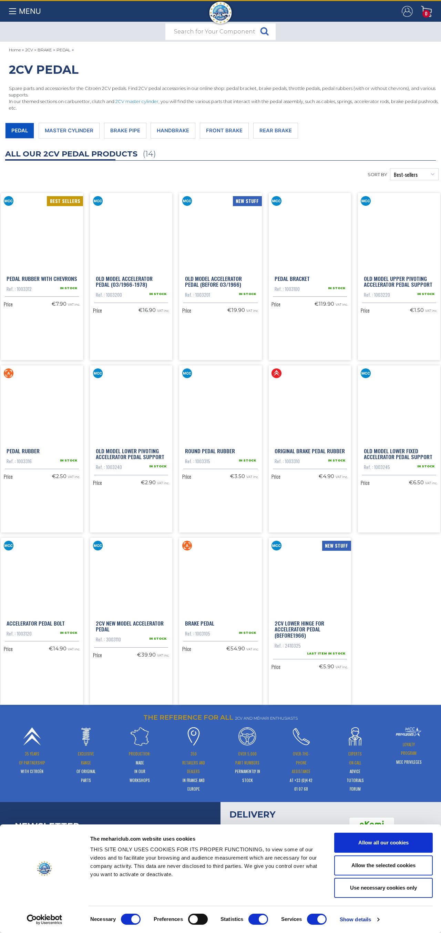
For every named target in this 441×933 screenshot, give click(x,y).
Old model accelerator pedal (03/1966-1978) (124, 281)
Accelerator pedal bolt (36, 623)
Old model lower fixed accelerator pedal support (398, 454)
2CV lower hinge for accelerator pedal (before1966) (299, 629)
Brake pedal (199, 623)
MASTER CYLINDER (69, 131)
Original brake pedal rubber (310, 451)
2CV (29, 50)
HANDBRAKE (173, 131)
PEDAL (64, 50)
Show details (355, 919)
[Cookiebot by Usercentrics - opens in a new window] (44, 919)
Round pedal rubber (210, 451)
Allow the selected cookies (383, 865)
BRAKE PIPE (125, 131)
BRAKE (45, 50)
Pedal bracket (292, 278)
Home (15, 50)
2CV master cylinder (136, 101)
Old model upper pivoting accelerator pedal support (398, 281)
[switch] (198, 919)
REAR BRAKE (275, 131)
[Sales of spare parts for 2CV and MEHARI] (220, 9)
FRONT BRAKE (224, 131)
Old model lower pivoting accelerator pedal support (130, 454)
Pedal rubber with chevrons (42, 278)
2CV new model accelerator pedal (130, 626)
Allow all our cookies (383, 842)
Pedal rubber (23, 451)
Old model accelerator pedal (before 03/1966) (213, 281)
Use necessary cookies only (383, 888)
